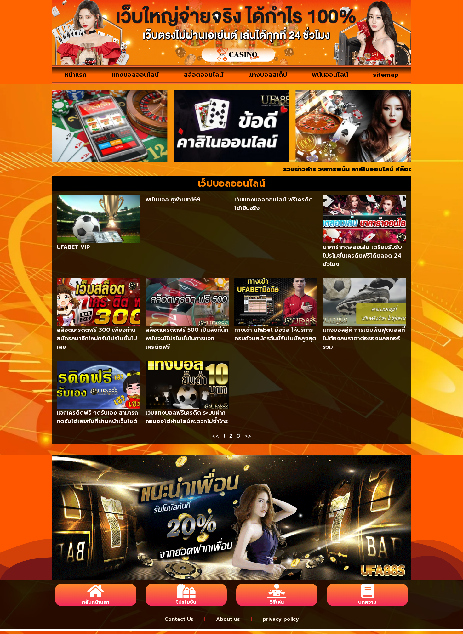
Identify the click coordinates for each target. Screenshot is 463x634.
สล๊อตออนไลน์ (203, 74)
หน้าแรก (76, 74)
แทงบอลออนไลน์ (135, 74)
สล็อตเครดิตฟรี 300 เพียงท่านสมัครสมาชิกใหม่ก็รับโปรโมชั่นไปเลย (97, 338)
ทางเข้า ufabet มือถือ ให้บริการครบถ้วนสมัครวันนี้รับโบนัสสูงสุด (275, 334)
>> (247, 435)
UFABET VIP (73, 247)
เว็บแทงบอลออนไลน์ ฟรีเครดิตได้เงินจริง (273, 203)
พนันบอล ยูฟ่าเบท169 (173, 199)
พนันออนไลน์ (330, 74)
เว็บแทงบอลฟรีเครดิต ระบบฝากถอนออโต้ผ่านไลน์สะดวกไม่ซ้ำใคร (187, 417)
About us (228, 619)
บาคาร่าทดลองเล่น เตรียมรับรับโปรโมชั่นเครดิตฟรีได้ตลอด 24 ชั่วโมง (362, 256)
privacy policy (281, 619)
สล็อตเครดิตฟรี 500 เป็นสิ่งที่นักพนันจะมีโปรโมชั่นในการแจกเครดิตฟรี (187, 338)
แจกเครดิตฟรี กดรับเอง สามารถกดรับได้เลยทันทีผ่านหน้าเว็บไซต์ (97, 417)
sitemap (386, 74)
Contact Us (178, 619)
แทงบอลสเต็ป (267, 74)
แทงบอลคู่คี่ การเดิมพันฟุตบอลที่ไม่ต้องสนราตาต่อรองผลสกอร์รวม (364, 338)
